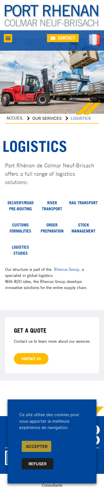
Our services (47, 118)
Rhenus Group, (67, 269)
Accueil (15, 118)
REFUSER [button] (37, 463)
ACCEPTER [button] (36, 446)
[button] (8, 38)
